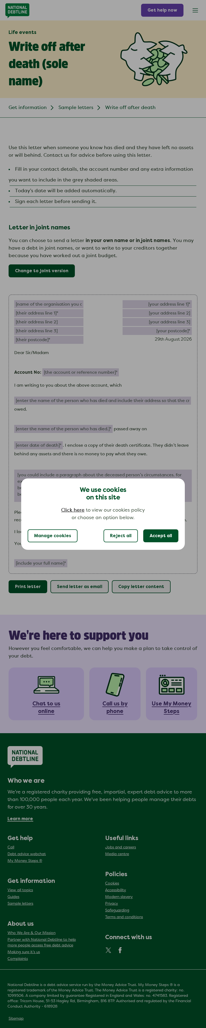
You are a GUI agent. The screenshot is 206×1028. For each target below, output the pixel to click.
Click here (72, 510)
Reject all (120, 535)
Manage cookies (52, 535)
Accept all (161, 535)
